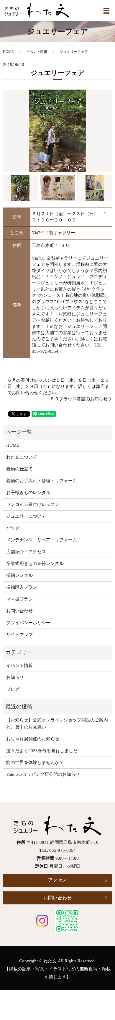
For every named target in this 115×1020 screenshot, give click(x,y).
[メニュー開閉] (106, 11)
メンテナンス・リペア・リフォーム (41, 539)
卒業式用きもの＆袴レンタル (35, 563)
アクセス (57, 880)
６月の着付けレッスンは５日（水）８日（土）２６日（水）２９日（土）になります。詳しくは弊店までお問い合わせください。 (58, 386)
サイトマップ (19, 634)
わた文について (21, 457)
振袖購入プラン (21, 587)
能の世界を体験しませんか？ (35, 762)
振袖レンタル (19, 575)
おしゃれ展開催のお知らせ (32, 738)
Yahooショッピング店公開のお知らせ (43, 774)
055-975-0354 (62, 850)
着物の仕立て (19, 469)
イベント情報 (36, 52)
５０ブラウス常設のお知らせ (79, 398)
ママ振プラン (19, 599)
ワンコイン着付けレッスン (32, 504)
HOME (8, 52)
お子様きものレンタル (28, 492)
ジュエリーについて (26, 516)
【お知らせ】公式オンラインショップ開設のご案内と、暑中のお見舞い (57, 723)
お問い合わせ (19, 610)
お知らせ (15, 677)
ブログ (12, 689)
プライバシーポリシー (28, 622)
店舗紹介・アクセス (26, 551)
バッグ (12, 528)
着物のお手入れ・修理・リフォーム (41, 480)
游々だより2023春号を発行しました (42, 750)
